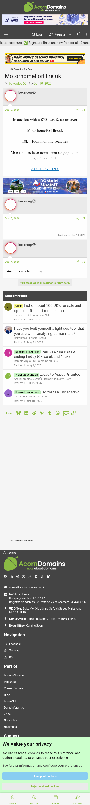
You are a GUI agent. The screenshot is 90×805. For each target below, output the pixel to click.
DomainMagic (22, 361)
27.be (7, 714)
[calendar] (79, 33)
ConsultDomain (13, 688)
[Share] (78, 109)
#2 (83, 218)
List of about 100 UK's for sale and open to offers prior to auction (47, 308)
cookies (34, 753)
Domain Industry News (57, 378)
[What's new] (71, 34)
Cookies (11, 553)
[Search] (85, 34)
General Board (37, 338)
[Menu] (6, 34)
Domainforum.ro (14, 707)
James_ (18, 315)
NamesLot (10, 720)
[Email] (65, 413)
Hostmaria (10, 727)
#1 (83, 109)
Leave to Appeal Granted (60, 374)
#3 (83, 261)
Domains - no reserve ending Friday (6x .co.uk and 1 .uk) (45, 354)
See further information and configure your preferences (42, 765)
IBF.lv (7, 695)
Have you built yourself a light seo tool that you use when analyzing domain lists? (49, 331)
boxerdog (15, 83)
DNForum (10, 682)
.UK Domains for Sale (37, 315)
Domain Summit (14, 675)
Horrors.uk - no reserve (60, 391)
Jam (16, 396)
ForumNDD (11, 701)
